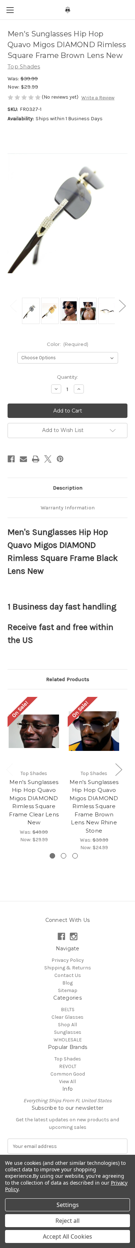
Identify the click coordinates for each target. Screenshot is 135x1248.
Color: (68, 344)
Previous (13, 305)
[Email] (23, 459)
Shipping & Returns (67, 968)
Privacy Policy (67, 960)
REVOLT (67, 1066)
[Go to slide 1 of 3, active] (52, 856)
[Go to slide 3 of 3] (75, 856)
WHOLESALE (68, 1040)
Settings (68, 1205)
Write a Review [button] (97, 98)
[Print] (35, 459)
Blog (67, 983)
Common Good (67, 1074)
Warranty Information (68, 507)
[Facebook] (11, 459)
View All (67, 1081)
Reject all (67, 1221)
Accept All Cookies (67, 1236)
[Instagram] (73, 936)
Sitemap (67, 990)
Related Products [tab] (67, 679)
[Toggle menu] (10, 10)
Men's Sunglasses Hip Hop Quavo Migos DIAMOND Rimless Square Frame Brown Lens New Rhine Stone (93, 806)
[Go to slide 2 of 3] (63, 856)
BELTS (68, 1009)
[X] (47, 459)
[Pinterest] (60, 459)
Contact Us (67, 975)
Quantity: (67, 377)
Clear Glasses (67, 1017)
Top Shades (67, 1059)
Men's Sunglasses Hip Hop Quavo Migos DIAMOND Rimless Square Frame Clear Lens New (34, 802)
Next (122, 305)
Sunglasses (67, 1032)
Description (67, 488)
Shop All (67, 1025)
